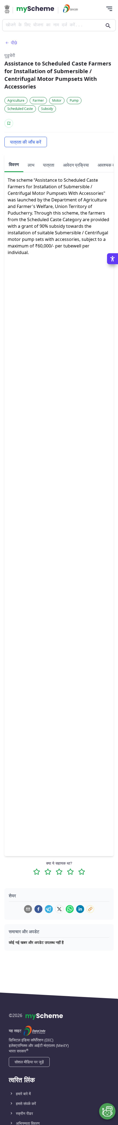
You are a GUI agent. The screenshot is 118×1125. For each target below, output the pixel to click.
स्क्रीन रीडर (24, 1113)
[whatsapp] (70, 909)
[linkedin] (80, 909)
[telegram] (49, 909)
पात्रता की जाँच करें (25, 142)
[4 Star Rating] (70, 871)
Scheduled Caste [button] (20, 108)
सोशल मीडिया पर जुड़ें (29, 1061)
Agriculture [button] (15, 100)
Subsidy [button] (47, 108)
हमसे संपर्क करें (26, 1103)
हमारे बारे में (23, 1093)
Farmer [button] (38, 100)
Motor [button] (56, 100)
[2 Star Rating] (47, 871)
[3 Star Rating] (59, 871)
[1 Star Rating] (36, 871)
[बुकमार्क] (8, 123)
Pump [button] (74, 100)
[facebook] (38, 909)
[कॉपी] (90, 909)
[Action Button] (35, 9)
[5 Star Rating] (81, 871)
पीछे (14, 42)
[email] (28, 909)
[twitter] (59, 909)
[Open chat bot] (107, 1111)
